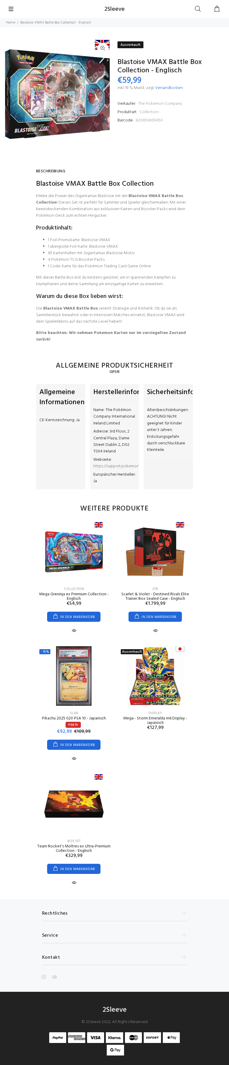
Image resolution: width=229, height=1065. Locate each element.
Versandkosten (169, 88)
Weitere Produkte (114, 508)
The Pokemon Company (160, 103)
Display (155, 713)
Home (10, 23)
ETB (155, 589)
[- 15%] (74, 676)
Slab (74, 713)
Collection (149, 112)
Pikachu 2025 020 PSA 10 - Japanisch (74, 718)
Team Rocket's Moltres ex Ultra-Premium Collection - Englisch (74, 848)
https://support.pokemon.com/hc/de (126, 466)
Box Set (74, 841)
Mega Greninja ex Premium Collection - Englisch (74, 596)
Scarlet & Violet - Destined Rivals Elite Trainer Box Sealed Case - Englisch (155, 596)
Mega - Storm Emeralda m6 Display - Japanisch (155, 720)
